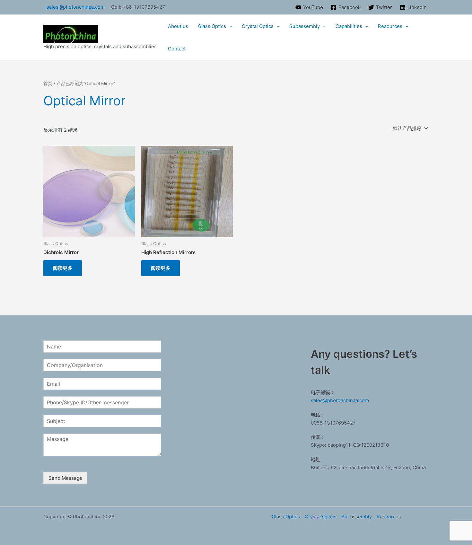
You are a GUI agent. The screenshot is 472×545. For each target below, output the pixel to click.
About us (178, 26)
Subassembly (304, 26)
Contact (177, 49)
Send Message (65, 478)
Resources (390, 26)
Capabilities (349, 26)
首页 (47, 83)
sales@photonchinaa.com (76, 7)
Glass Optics (212, 26)
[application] (229, 26)
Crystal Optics (258, 26)
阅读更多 (62, 268)
